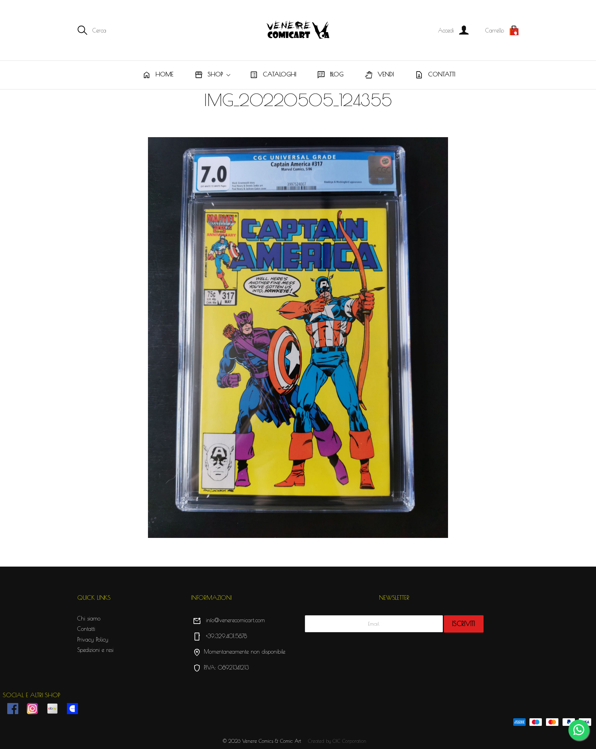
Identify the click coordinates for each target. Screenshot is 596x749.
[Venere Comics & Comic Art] (298, 30)
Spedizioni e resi (95, 650)
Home (157, 75)
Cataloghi (273, 75)
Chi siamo (88, 618)
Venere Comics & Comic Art (271, 741)
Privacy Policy (92, 639)
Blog (330, 75)
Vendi (379, 75)
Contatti (435, 75)
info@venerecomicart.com (229, 620)
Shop (209, 75)
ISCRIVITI (463, 623)
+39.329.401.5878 (220, 636)
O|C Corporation (349, 741)
